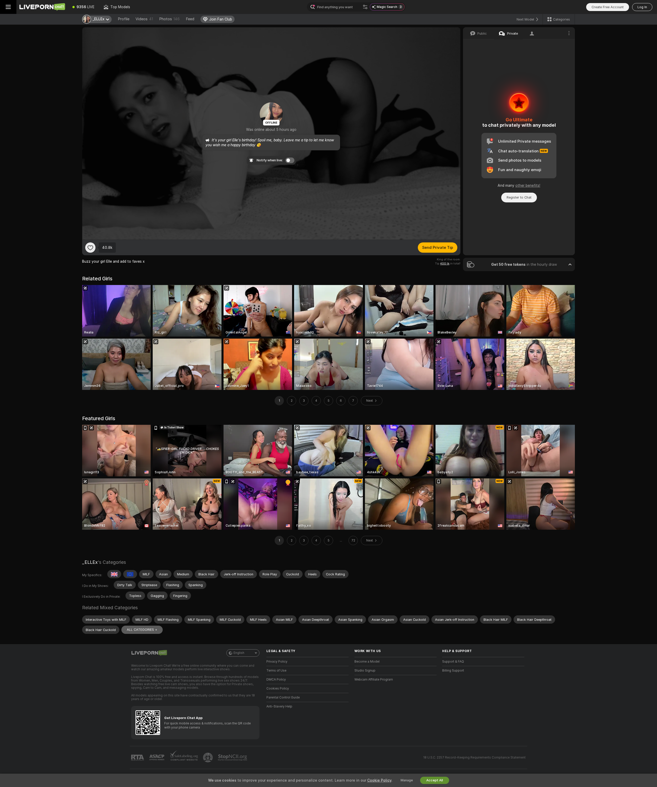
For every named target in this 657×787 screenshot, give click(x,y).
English (239, 653)
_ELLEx (90, 562)
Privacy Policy (276, 661)
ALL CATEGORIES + (142, 630)
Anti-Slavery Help (279, 706)
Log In (642, 7)
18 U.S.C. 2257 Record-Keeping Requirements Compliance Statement (474, 757)
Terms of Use (276, 670)
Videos (144, 19)
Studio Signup (364, 670)
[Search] (365, 7)
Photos (169, 19)
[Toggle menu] (8, 7)
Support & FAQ (453, 661)
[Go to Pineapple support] (208, 757)
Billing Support (453, 670)
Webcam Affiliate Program (373, 679)
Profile (123, 19)
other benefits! (527, 185)
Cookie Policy (379, 780)
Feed (190, 19)
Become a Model (367, 661)
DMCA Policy (276, 679)
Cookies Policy (277, 688)
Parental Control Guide (283, 697)
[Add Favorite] (90, 247)
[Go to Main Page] (42, 7)
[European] (130, 574)
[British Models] (114, 574)
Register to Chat (519, 197)
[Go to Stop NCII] (233, 757)
